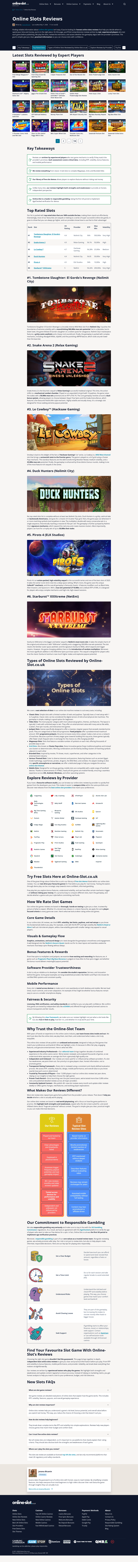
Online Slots (43, 4)
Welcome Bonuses (66, 1520)
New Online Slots (18, 1520)
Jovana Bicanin (26, 25)
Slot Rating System (112, 1526)
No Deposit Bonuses (66, 1523)
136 (74, 141)
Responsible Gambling (113, 1523)
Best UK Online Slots (20, 1523)
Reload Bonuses (65, 1526)
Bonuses (57, 4)
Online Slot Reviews (19, 1517)
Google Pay (86, 1523)
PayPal (84, 1514)
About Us (107, 4)
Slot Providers (17, 1526)
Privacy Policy (110, 1520)
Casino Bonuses (65, 1514)
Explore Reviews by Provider (101, 47)
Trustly (84, 1526)
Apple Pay (85, 1517)
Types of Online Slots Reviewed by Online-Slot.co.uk (67, 47)
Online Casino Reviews (44, 1517)
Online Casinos (72, 4)
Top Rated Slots (39, 47)
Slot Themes (17, 1531)
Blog (98, 4)
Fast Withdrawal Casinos (45, 1526)
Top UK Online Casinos (44, 1514)
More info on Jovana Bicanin (39, 1489)
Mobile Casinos (41, 1523)
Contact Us (109, 1517)
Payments (87, 4)
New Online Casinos (43, 1520)
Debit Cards (86, 1520)
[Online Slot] (20, 4)
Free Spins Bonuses (66, 1517)
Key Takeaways (23, 47)
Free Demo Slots (18, 1528)
